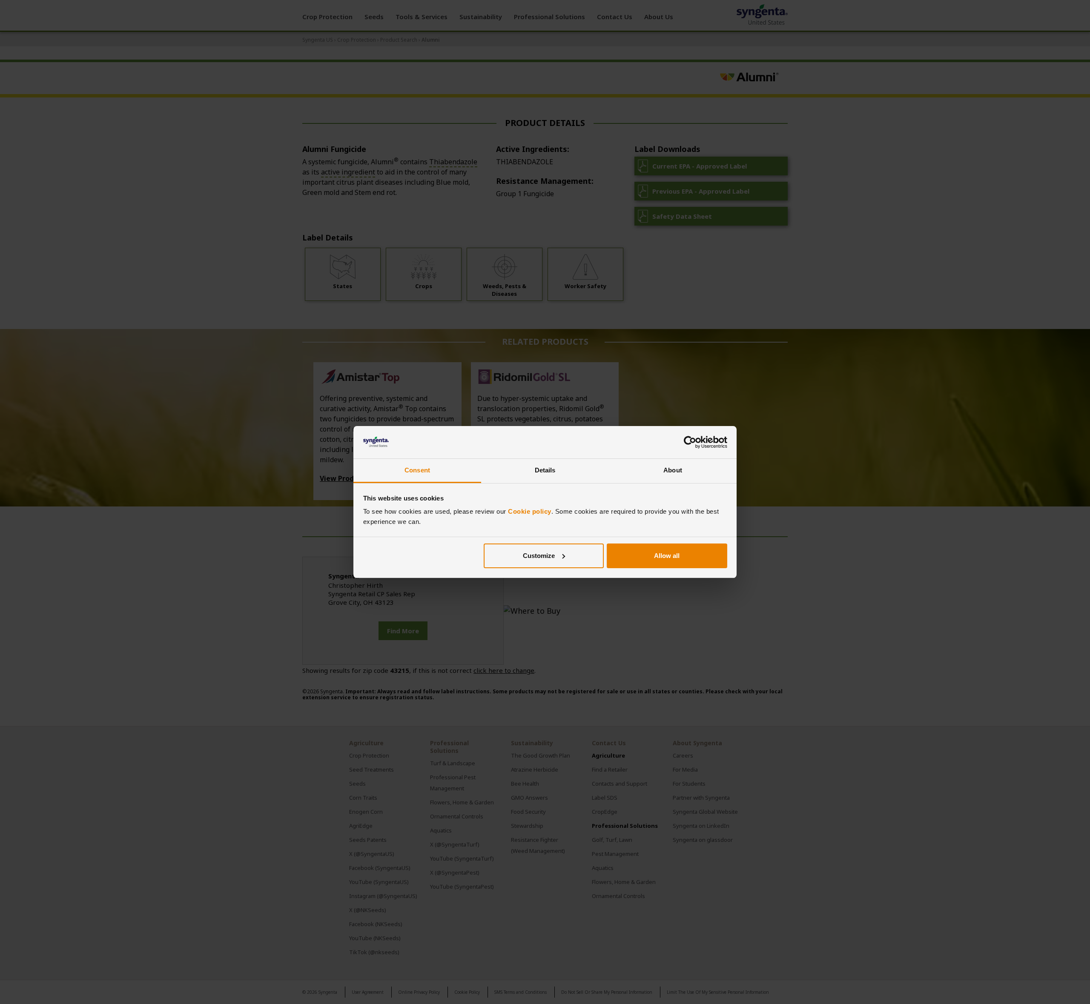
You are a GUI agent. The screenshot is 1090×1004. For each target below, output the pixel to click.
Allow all (667, 555)
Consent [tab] (417, 470)
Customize (539, 555)
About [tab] (672, 470)
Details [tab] (545, 470)
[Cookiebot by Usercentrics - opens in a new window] (690, 442)
